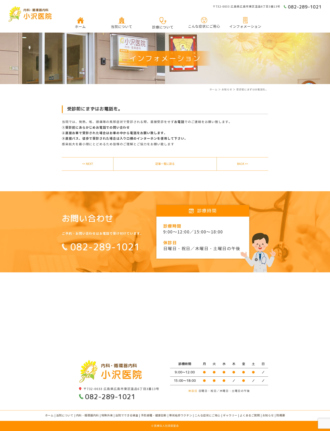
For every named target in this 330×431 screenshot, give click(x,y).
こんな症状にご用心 (204, 26)
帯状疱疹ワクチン (180, 415)
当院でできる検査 (126, 415)
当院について (121, 27)
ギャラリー (230, 415)
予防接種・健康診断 (154, 415)
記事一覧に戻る (165, 164)
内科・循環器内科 (87, 415)
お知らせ (268, 415)
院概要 (280, 415)
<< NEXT (87, 164)
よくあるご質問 (250, 415)
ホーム (80, 27)
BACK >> (242, 164)
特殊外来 (107, 415)
